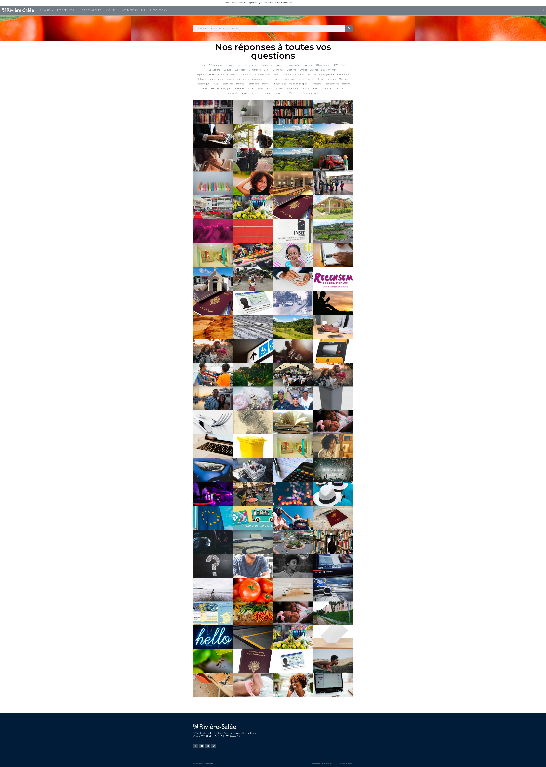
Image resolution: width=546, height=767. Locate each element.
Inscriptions (343, 74)
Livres (277, 79)
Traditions (340, 88)
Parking (240, 83)
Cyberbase (240, 70)
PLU (143, 10)
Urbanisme (267, 93)
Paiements (227, 83)
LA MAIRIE (44, 10)
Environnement (329, 70)
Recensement (331, 83)
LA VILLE (110, 10)
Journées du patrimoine (249, 79)
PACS (215, 83)
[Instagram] (207, 746)
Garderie (287, 74)
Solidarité (239, 88)
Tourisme (327, 88)
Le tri (268, 79)
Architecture (267, 65)
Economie (278, 70)
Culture (227, 70)
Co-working (215, 70)
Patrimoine (253, 83)
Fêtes (277, 74)
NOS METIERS (129, 10)
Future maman (262, 74)
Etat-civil (247, 74)
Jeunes (230, 79)
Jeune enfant (217, 79)
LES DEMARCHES (90, 10)
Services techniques (221, 88)
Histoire (312, 74)
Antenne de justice (248, 65)
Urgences (281, 93)
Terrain (315, 88)
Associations (295, 65)
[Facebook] (195, 746)
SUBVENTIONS (158, 10)
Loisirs (301, 79)
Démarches (255, 70)
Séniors (305, 88)
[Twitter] (213, 746)
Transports (232, 93)
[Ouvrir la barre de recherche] (543, 10)
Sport (269, 88)
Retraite (346, 83)
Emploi (303, 70)
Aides (232, 65)
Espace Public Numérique (210, 74)
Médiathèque (202, 83)
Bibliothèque (323, 65)
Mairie (310, 79)
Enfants (314, 70)
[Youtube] (201, 746)
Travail (244, 93)
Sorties (251, 88)
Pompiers (316, 83)
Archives (281, 65)
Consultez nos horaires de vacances (307, 3)
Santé (204, 88)
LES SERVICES (65, 10)
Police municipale (298, 83)
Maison (320, 79)
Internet (202, 79)
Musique (343, 79)
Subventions (291, 88)
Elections (291, 70)
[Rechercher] (349, 28)
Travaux (254, 93)
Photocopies (279, 83)
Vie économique (310, 93)
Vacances (294, 93)
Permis (266, 83)
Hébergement (326, 74)
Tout (203, 65)
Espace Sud (233, 74)
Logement (289, 79)
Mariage (331, 79)
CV (343, 65)
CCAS (336, 65)
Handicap (299, 74)
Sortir (260, 88)
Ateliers (309, 65)
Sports (278, 88)
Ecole (267, 70)
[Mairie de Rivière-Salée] (18, 10)
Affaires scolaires (217, 65)
